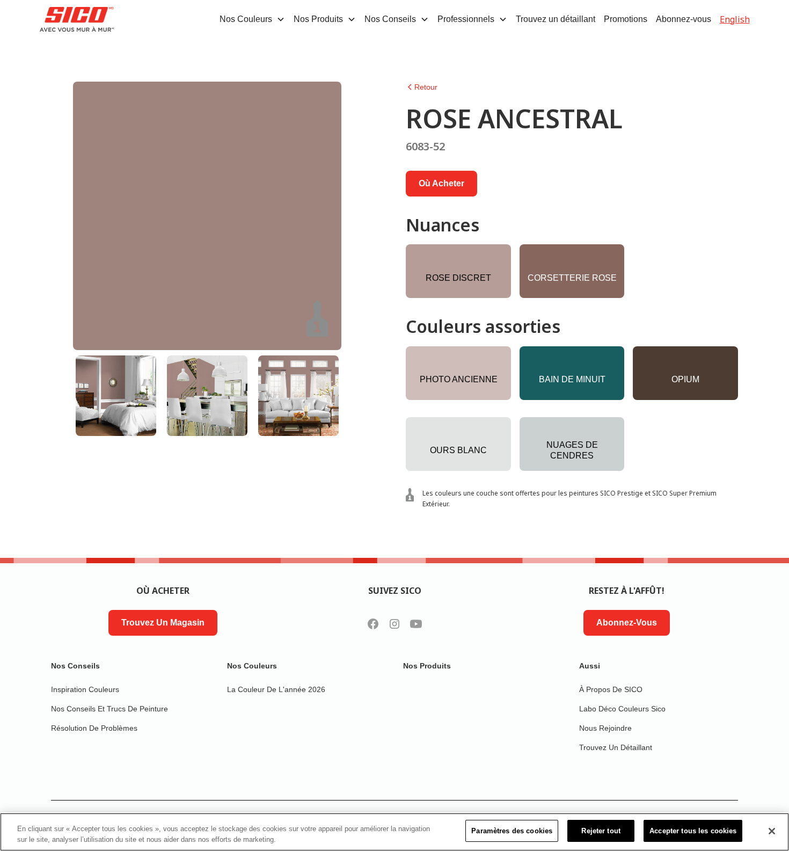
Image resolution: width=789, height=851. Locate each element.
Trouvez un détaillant (555, 19)
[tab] (116, 395)
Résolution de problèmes (94, 728)
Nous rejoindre (605, 728)
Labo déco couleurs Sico (622, 708)
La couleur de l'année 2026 (276, 689)
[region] (394, 832)
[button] (252, 19)
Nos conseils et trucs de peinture (109, 708)
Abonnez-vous (683, 19)
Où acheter (441, 183)
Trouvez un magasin (162, 622)
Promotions (625, 19)
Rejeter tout (600, 831)
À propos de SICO (610, 689)
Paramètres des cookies (511, 831)
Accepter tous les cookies (692, 831)
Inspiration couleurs (85, 689)
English (735, 19)
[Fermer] (772, 831)
